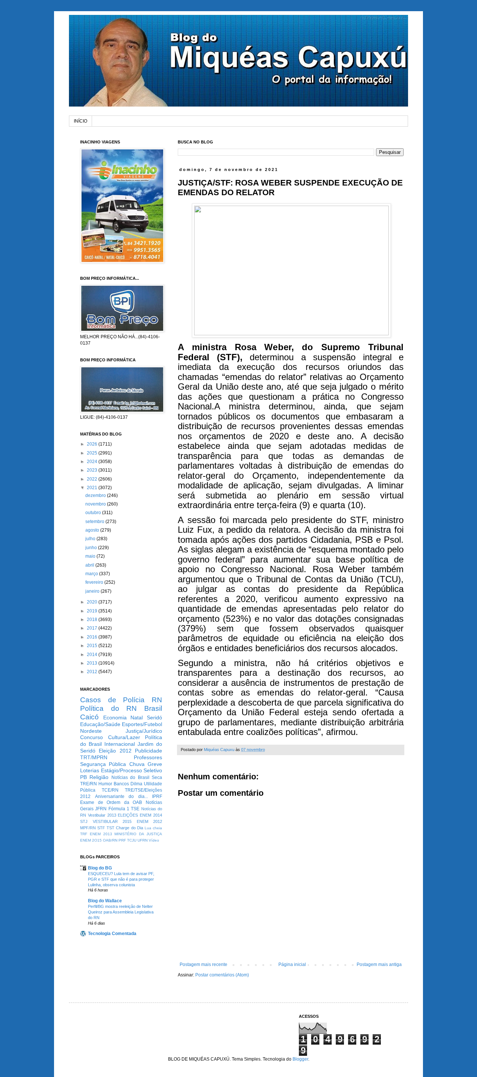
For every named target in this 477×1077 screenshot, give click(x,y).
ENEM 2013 (101, 834)
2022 (92, 479)
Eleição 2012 (115, 751)
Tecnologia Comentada (112, 933)
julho (91, 538)
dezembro (96, 495)
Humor (105, 783)
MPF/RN (88, 828)
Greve (155, 764)
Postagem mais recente (203, 964)
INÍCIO (80, 121)
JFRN (101, 808)
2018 (92, 619)
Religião (98, 777)
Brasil (153, 708)
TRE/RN (88, 783)
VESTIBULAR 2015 (112, 821)
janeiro (93, 591)
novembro (96, 504)
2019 (92, 611)
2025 (92, 453)
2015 (92, 645)
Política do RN (108, 708)
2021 (92, 487)
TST (110, 828)
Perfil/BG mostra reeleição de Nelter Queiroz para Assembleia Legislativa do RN (121, 912)
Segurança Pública (103, 764)
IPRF (157, 796)
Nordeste (91, 731)
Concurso (91, 737)
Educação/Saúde (100, 724)
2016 (92, 637)
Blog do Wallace (105, 900)
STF (101, 828)
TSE (135, 808)
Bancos (121, 783)
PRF (122, 840)
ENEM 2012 (149, 821)
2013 (92, 663)
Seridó (154, 717)
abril (90, 565)
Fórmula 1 (118, 808)
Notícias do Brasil (130, 777)
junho (91, 547)
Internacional (119, 744)
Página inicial (292, 964)
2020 (92, 602)
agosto (92, 530)
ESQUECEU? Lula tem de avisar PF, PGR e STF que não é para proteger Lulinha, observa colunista (121, 879)
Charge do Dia (129, 828)
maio (91, 556)
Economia (115, 717)
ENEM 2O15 (91, 840)
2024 (92, 461)
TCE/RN (110, 790)
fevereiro (94, 582)
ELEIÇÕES (128, 815)
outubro (93, 512)
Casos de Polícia (112, 700)
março (92, 573)
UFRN (143, 840)
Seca (157, 777)
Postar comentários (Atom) (222, 975)
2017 (92, 628)
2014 (92, 654)
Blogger (300, 1059)
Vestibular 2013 (102, 815)
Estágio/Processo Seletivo (131, 770)
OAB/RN (110, 840)
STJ (84, 821)
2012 (92, 671)
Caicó (89, 717)
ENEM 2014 (151, 815)
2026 (92, 444)
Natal (136, 717)
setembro (95, 521)
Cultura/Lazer (124, 737)
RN (157, 700)
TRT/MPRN (93, 757)
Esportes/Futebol (142, 724)
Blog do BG (100, 868)
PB (83, 777)
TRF (83, 834)
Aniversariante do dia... (121, 796)
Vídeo (154, 840)
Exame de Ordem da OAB (111, 802)
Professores (148, 757)
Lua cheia (153, 828)
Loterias (89, 770)
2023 (92, 470)
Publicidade (148, 751)
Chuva (137, 764)
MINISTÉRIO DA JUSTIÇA (138, 834)
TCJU (131, 840)
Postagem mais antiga (379, 964)
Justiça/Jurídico (144, 731)
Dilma (136, 783)
